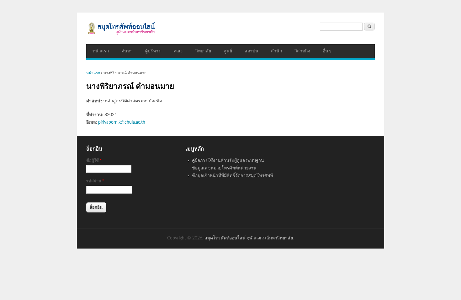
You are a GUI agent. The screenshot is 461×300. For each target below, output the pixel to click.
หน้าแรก (101, 51)
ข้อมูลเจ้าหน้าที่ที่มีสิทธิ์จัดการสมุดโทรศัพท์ (232, 176)
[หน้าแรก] (230, 28)
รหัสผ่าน (95, 181)
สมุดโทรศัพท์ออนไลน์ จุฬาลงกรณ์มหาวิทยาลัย (248, 238)
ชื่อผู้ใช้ (94, 161)
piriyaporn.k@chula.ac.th (121, 122)
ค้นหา (127, 51)
